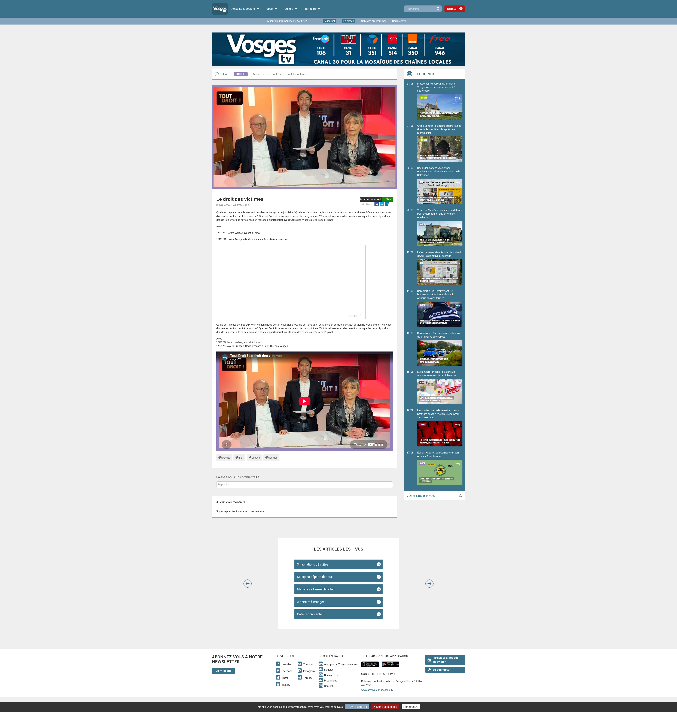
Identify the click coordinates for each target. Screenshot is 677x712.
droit (240, 457)
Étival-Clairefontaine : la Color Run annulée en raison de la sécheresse (436, 373)
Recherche (438, 8)
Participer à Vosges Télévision (445, 659)
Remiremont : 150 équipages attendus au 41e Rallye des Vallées (438, 335)
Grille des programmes (373, 21)
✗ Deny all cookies (385, 706)
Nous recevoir (399, 21)
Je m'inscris (223, 670)
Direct (452, 9)
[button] (247, 583)
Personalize (410, 706)
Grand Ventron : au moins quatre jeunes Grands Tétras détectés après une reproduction (439, 129)
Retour (224, 74)
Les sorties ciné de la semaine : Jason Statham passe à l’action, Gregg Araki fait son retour (438, 414)
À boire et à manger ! (311, 602)
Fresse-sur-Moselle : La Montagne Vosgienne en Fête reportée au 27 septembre (436, 87)
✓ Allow (387, 199)
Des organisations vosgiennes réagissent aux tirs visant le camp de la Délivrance (438, 171)
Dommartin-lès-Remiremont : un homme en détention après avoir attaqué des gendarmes (435, 294)
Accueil (256, 74)
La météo (348, 21)
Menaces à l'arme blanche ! (316, 589)
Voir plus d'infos (420, 496)
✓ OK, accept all (356, 706)
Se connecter (441, 669)
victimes (272, 457)
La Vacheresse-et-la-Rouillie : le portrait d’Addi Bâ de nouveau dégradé (439, 254)
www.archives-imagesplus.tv (377, 690)
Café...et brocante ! (310, 614)
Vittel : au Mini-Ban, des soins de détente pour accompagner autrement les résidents (439, 214)
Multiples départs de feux (315, 577)
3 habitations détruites (312, 564)
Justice (256, 457)
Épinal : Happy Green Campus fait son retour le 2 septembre (438, 454)
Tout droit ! (272, 74)
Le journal (329, 21)
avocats (225, 457)
